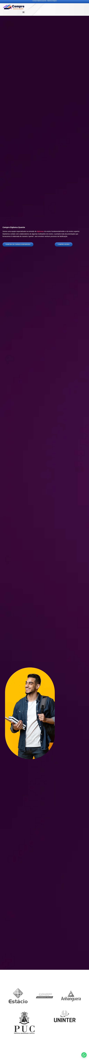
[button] (23, 12)
